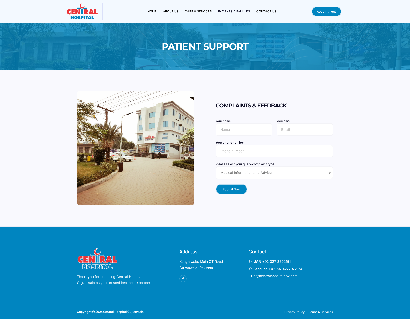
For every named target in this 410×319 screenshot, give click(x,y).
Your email (284, 121)
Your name (223, 121)
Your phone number (230, 142)
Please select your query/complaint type (245, 164)
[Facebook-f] (183, 278)
